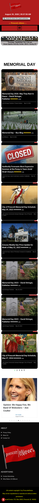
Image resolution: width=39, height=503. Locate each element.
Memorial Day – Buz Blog (17, 133)
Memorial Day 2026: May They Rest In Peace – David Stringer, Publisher (18, 96)
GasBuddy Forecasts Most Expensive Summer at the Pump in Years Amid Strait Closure (18, 169)
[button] (19, 28)
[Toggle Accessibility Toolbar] (3, 500)
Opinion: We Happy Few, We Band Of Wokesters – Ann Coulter (17, 408)
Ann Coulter (18, 414)
